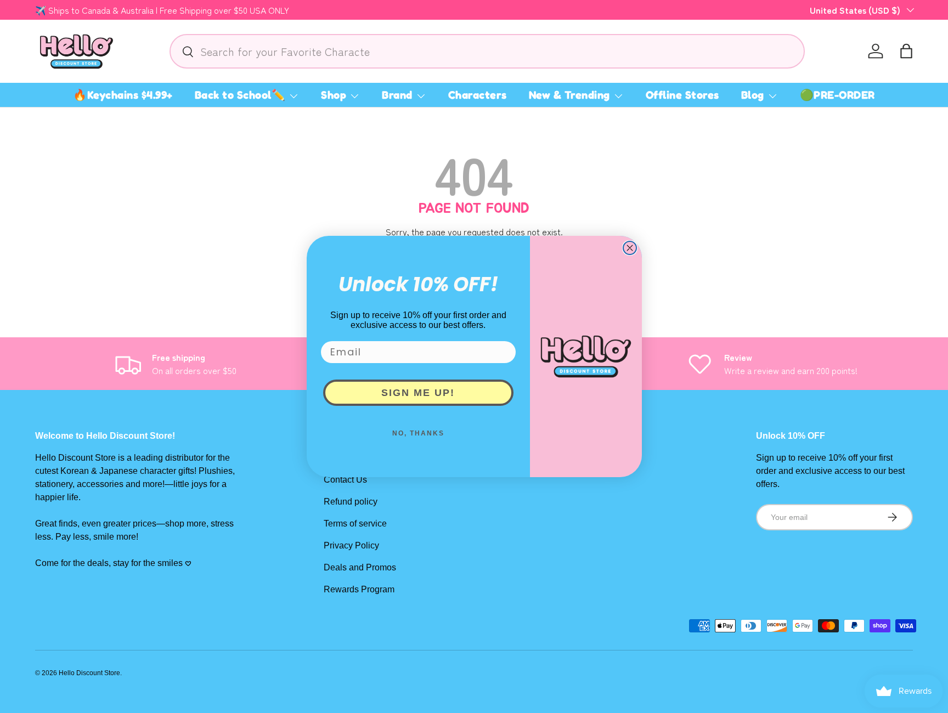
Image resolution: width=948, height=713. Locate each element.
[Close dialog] (629, 247)
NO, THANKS (418, 433)
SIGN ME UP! (418, 392)
